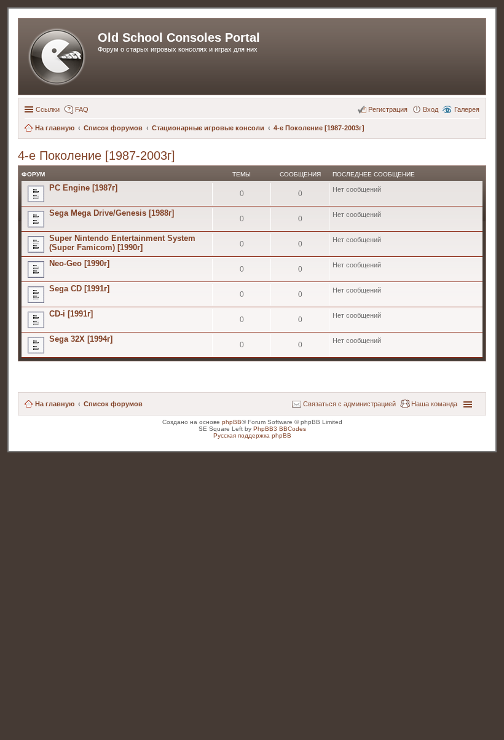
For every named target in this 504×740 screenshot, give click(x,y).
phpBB (232, 422)
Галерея (466, 109)
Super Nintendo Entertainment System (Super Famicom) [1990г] (122, 243)
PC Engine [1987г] (83, 187)
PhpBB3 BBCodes (279, 428)
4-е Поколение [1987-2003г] (96, 155)
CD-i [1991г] (71, 313)
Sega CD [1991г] (79, 288)
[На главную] (60, 57)
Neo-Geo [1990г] (79, 263)
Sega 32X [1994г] (80, 339)
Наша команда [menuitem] (434, 403)
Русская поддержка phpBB (252, 435)
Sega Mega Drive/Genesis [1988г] (111, 213)
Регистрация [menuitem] (388, 109)
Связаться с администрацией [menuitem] (349, 403)
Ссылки (48, 109)
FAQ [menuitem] (82, 109)
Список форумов (113, 403)
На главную (54, 403)
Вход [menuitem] (430, 109)
